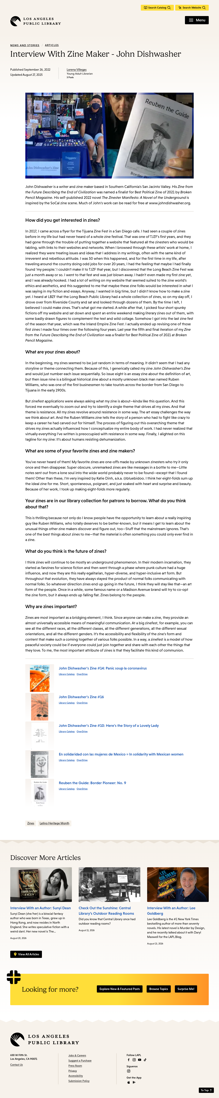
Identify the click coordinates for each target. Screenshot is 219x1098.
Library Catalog (67, 674)
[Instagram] (134, 1060)
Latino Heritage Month (54, 823)
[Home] (35, 21)
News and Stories (25, 45)
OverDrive (82, 674)
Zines (30, 823)
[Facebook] (129, 1060)
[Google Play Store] (134, 1082)
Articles (52, 45)
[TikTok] (145, 1060)
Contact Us (16, 1064)
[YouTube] (140, 1060)
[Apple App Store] (129, 1082)
